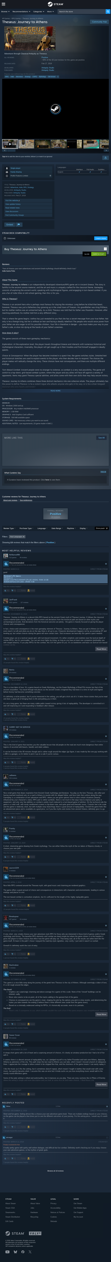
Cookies (53, 1217)
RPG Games (16, 18)
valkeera (12, 775)
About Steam (10, 1203)
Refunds (53, 1221)
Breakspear (14, 916)
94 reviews (23, 557)
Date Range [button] (56, 528)
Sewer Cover (14, 1035)
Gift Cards (9, 1221)
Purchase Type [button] (26, 528)
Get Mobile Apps (80, 1208)
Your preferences (26, 500)
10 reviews (12, 730)
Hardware (34, 1212)
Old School (51, 76)
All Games (6, 18)
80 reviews (12, 1038)
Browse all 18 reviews (56, 1171)
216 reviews (13, 778)
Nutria (11, 670)
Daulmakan (14, 965)
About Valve (35, 1203)
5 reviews (12, 831)
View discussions (11, 211)
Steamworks (10, 1212)
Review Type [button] (9, 528)
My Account (78, 1217)
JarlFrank (13, 600)
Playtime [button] (70, 528)
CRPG (35, 76)
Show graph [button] (100, 528)
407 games (13, 919)
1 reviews (12, 968)
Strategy (27, 76)
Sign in (4, 157)
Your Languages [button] (16, 537)
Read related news (12, 208)
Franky (12, 828)
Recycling (34, 1217)
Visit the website (12, 200)
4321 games (13, 602)
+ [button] (57, 76)
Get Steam (78, 1203)
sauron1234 (14, 868)
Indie (12, 76)
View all (103, 472)
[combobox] (82, 11)
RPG (7, 76)
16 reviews (23, 919)
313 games (13, 557)
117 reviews (24, 602)
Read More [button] (101, 649)
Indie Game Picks (8, 271)
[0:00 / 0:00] (55, 109)
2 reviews (12, 870)
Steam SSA (10, 1208)
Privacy (53, 1203)
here (47, 480)
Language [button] (41, 528)
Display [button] (83, 528)
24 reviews (12, 672)
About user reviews (10, 500)
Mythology (42, 76)
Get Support (78, 1212)
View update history (13, 204)
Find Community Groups (14, 215)
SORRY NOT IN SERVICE (19, 727)
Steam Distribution (12, 1217)
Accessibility (55, 1208)
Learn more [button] (101, 238)
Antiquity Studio (48, 68)
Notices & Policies (57, 1212)
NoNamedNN (14, 555)
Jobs (32, 1208)
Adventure (19, 76)
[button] (5, 11)
